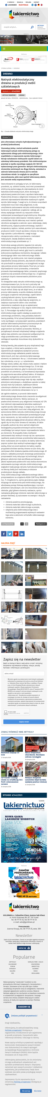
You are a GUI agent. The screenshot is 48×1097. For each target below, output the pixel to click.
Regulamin (35, 973)
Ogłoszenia (35, 964)
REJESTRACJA (23, 5)
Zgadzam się (25, 1007)
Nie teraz (37, 1091)
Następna (40, 524)
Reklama (28, 2)
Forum (12, 966)
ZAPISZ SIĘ (22, 948)
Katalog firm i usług (35, 962)
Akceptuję (26, 1091)
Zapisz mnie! (24, 722)
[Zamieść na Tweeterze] (10, 533)
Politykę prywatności (13, 1030)
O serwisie (10, 2)
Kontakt (36, 2)
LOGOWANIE (12, 5)
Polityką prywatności (22, 1082)
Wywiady (12, 968)
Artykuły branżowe (9, 95)
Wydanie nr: (11, 91)
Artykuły (12, 962)
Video (35, 971)
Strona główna (6, 68)
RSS (12, 973)
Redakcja (20, 2)
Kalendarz (13, 964)
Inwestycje (35, 966)
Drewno (17, 68)
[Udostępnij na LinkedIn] (22, 533)
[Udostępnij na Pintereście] (16, 533)
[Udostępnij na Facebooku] (3, 533)
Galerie (12, 971)
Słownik (35, 968)
